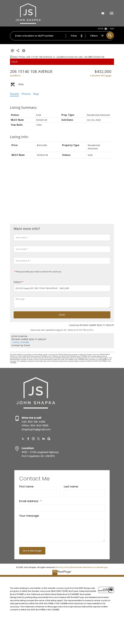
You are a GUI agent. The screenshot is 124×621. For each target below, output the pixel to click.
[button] (23, 438)
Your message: (29, 516)
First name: (26, 486)
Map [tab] (36, 94)
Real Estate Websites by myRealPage (89, 567)
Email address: (29, 501)
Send (62, 314)
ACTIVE (100, 29)
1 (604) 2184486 (20, 342)
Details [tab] (14, 94)
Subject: (18, 281)
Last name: (71, 486)
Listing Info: (19, 137)
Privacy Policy (63, 567)
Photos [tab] (26, 94)
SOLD (112, 29)
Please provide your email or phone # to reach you (38, 271)
